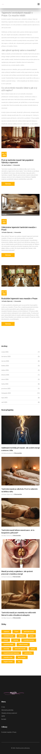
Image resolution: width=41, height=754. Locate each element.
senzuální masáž (20, 649)
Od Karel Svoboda (6, 577)
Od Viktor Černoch (6, 535)
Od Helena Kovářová (6, 453)
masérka (6, 649)
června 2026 (20, 361)
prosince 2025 (20, 388)
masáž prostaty (8, 644)
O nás (3, 707)
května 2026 (20, 365)
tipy (19, 661)
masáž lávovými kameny (11, 653)
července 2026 (20, 356)
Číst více (8, 184)
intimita (15, 640)
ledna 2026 (20, 384)
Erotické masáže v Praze (8, 732)
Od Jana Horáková (6, 165)
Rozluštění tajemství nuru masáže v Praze (19, 298)
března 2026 (20, 375)
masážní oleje (8, 657)
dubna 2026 (20, 370)
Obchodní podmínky (7, 710)
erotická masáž (8, 636)
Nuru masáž (21, 657)
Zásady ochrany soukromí (9, 713)
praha (31, 636)
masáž (6, 640)
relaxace (6, 631)
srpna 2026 (20, 352)
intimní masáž (23, 644)
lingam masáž (8, 661)
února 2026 (20, 379)
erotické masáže (29, 640)
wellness (21, 636)
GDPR (3, 716)
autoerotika (28, 653)
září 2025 (20, 402)
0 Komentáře (16, 165)
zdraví (33, 649)
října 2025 (20, 397)
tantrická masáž (29, 631)
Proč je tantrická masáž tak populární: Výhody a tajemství (17, 161)
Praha (16, 631)
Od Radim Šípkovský (7, 232)
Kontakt (3, 719)
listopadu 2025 (20, 393)
